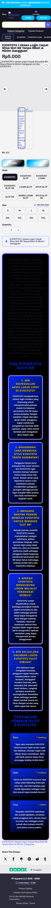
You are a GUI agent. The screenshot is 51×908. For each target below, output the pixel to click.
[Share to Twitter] (5, 859)
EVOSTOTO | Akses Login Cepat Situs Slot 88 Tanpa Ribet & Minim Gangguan (24, 843)
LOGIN (28, 18)
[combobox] (23, 25)
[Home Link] (14, 15)
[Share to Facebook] (13, 859)
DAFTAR (43, 18)
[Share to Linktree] (21, 859)
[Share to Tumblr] (45, 859)
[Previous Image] (5, 89)
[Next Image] (46, 89)
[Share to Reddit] (37, 859)
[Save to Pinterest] (29, 859)
